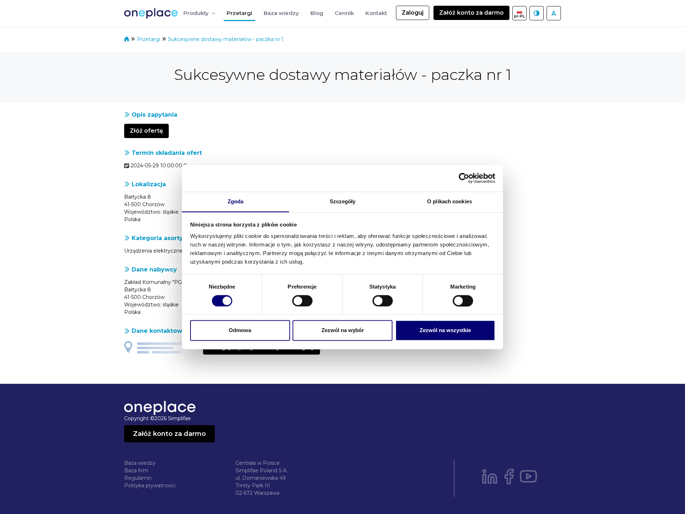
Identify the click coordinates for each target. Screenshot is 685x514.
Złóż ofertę (146, 130)
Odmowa (240, 330)
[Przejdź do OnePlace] (152, 13)
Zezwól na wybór (342, 330)
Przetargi (149, 39)
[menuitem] (199, 13)
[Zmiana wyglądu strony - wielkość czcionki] (554, 13)
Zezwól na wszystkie (445, 330)
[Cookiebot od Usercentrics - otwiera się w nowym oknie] (464, 178)
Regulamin (138, 478)
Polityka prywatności (150, 485)
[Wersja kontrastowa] (536, 13)
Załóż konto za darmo (471, 12)
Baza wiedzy (140, 463)
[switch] (302, 300)
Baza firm (136, 470)
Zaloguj (412, 12)
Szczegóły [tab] (343, 201)
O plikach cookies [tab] (449, 201)
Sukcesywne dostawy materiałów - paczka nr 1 (226, 39)
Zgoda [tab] (236, 201)
